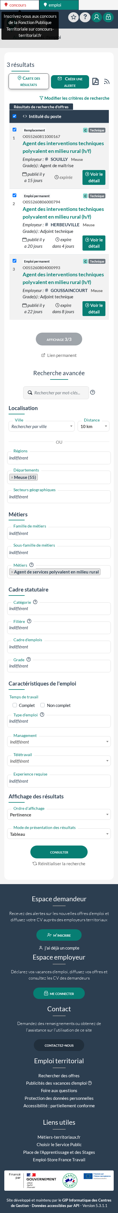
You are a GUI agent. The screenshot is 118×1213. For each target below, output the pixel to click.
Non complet (59, 705)
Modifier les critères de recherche (76, 98)
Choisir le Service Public (59, 1144)
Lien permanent (61, 355)
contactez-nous (59, 1045)
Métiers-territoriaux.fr (59, 1137)
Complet (27, 705)
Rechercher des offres (59, 1075)
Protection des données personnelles (59, 1098)
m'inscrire (61, 935)
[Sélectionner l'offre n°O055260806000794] (14, 195)
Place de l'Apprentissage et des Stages (59, 1152)
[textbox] (41, 426)
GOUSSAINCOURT (69, 290)
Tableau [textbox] (17, 834)
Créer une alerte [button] (73, 82)
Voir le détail (95, 177)
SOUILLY (59, 159)
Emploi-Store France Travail (59, 1159)
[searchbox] (59, 458)
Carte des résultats (30, 81)
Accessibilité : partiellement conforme (59, 1105)
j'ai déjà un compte (61, 947)
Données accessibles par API (55, 1206)
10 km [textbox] (86, 426)
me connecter (61, 993)
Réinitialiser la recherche (61, 863)
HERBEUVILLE (65, 224)
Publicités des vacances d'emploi (56, 1083)
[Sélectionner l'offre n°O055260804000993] (14, 261)
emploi (54, 4)
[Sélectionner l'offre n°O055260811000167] (14, 130)
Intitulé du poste (44, 116)
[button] (92, 392)
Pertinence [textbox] (20, 814)
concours (17, 4)
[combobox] (41, 426)
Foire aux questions (59, 1090)
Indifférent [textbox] (19, 741)
